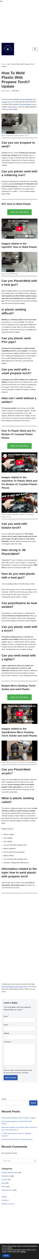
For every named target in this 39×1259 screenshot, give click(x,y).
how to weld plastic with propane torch (14, 986)
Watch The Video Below (19, 212)
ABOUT (4, 1197)
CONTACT (5, 1200)
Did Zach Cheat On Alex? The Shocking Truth (17, 1139)
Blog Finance (12, 107)
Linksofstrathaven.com (27, 104)
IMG (3, 1183)
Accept (6, 1255)
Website (6, 1033)
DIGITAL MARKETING (9, 1172)
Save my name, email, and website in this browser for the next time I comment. (18, 1071)
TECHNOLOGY (7, 1190)
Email (6, 1025)
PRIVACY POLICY (8, 1204)
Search (4, 1099)
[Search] (35, 1161)
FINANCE (5, 1176)
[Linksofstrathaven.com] (8, 49)
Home (4, 64)
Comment (7, 1042)
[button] (35, 1161)
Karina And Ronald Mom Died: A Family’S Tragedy (19, 1118)
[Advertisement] (19, 21)
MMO (4, 1187)
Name (6, 1016)
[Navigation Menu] (35, 49)
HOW (3, 1179)
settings (23, 1252)
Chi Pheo (7, 91)
